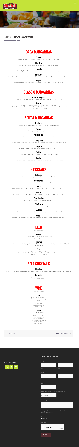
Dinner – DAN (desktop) (62, 333)
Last (59, 368)
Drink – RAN (12, 333)
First (42, 368)
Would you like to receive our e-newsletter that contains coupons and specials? (56, 411)
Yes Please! (45, 416)
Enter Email (44, 379)
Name (43, 361)
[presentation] (52, 427)
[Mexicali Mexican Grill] (10, 5)
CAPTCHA (43, 422)
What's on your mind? (46, 400)
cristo (18, 40)
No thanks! (45, 418)
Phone (43, 383)
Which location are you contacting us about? (53, 391)
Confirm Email (61, 379)
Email (43, 372)
